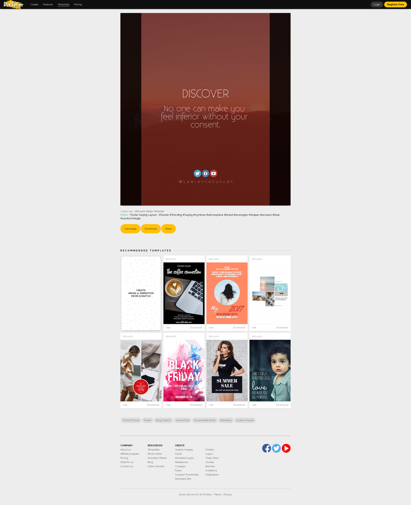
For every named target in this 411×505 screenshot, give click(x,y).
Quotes (210, 462)
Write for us (126, 462)
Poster (147, 420)
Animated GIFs (183, 478)
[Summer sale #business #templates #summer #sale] (227, 370)
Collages (180, 466)
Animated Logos (184, 458)
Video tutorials (156, 466)
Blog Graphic (163, 420)
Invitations (211, 470)
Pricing (124, 458)
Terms (217, 494)
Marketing (226, 420)
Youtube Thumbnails (186, 474)
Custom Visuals (245, 420)
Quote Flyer (182, 420)
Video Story (212, 458)
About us (125, 449)
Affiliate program (129, 453)
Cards (178, 453)
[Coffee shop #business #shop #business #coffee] (184, 293)
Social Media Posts (204, 420)
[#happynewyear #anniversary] (227, 293)
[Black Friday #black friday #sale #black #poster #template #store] (184, 370)
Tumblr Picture (131, 420)
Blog (150, 462)
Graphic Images (184, 449)
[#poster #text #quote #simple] (270, 370)
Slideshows (181, 462)
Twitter (276, 448)
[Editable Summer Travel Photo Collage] (270, 293)
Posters (210, 449)
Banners (210, 466)
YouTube (286, 448)
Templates (153, 449)
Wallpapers (212, 474)
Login (377, 4)
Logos (209, 453)
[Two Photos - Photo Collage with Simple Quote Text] (141, 370)
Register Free (395, 4)
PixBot (124, 214)
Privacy (228, 494)
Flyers (178, 470)
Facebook (266, 448)
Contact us (126, 466)
